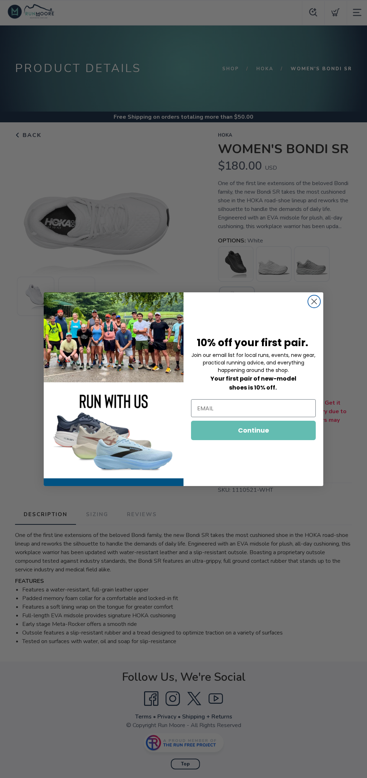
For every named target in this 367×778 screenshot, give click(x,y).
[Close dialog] (314, 301)
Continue (253, 430)
